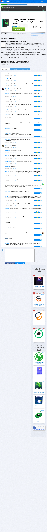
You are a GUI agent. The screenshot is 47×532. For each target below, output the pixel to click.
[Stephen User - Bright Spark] (3, 151)
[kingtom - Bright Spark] (3, 74)
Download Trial (4, 35)
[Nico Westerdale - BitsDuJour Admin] (43, 232)
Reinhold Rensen (8, 133)
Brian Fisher (7, 78)
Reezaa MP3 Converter (39, 392)
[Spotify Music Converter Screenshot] (3, 45)
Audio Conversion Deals (39, 347)
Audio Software (14, 4)
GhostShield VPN (38, 323)
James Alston (7, 139)
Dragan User (7, 208)
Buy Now (19, 29)
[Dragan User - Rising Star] (3, 209)
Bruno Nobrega (8, 161)
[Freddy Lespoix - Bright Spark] (3, 84)
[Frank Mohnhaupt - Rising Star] (3, 129)
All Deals (9, 4)
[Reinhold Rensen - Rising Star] (3, 134)
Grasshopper (38, 421)
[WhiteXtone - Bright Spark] (3, 94)
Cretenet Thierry (8, 145)
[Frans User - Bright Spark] (3, 110)
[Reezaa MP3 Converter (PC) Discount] (38, 385)
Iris (38, 340)
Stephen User (7, 150)
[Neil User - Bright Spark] (3, 197)
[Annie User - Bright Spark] (3, 156)
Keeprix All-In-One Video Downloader (39, 287)
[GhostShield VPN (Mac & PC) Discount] (38, 315)
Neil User (6, 196)
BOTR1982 (7, 88)
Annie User (7, 155)
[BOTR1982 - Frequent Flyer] (3, 89)
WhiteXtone (7, 93)
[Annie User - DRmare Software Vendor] (43, 184)
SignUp (23, 263)
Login (17, 263)
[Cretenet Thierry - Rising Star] (3, 146)
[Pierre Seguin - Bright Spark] (3, 167)
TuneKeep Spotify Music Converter (39, 363)
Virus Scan (34, 35)
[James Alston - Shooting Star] (3, 140)
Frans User (7, 109)
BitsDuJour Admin (7, 234)
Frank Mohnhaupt (8, 128)
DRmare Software (4, 4)
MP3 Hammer (39, 378)
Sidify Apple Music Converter (39, 406)
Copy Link (14, 75)
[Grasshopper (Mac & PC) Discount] (38, 414)
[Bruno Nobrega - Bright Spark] (3, 162)
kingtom (6, 73)
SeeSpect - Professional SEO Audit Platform (39, 304)
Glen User (7, 104)
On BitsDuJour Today (39, 270)
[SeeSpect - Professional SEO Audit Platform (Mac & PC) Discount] (38, 298)
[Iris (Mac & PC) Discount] (38, 333)
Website (41, 33)
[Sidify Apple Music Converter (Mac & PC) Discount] (38, 399)
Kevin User (7, 243)
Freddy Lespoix (8, 83)
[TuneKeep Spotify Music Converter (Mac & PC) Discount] (38, 356)
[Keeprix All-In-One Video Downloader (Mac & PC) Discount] (38, 280)
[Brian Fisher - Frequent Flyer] (3, 79)
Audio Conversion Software (22, 4)
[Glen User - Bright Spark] (3, 105)
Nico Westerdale (8, 232)
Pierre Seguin (7, 166)
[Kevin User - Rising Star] (3, 244)
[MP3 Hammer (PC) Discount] (38, 370)
